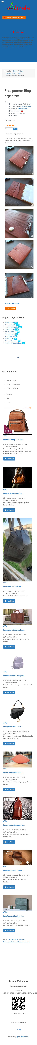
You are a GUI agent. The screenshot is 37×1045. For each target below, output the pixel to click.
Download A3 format (12, 303)
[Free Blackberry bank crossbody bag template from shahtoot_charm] (17, 420)
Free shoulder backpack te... (14, 825)
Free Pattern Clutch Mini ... (13, 916)
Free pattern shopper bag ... (13, 493)
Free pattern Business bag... (14, 630)
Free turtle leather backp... (13, 586)
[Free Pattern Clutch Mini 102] (17, 903)
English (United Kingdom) (14, 17)
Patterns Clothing (10, 332)
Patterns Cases (22, 109)
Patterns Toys (9, 338)
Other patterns (9, 336)
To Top (18, 1030)
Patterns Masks (10, 334)
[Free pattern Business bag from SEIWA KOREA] (17, 617)
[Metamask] (18, 1003)
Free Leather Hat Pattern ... (13, 870)
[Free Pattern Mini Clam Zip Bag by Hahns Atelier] (17, 759)
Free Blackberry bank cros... (13, 440)
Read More (10, 459)
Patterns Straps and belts (13, 343)
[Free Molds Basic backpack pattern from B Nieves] (17, 662)
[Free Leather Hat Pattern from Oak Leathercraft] (17, 857)
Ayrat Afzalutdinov (22, 1037)
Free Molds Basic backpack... (14, 676)
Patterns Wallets (10, 325)
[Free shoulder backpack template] (17, 808)
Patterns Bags (9, 322)
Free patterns (26, 106)
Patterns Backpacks (11, 327)
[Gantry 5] (18, 6)
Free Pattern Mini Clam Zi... (13, 772)
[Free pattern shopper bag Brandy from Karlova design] (17, 477)
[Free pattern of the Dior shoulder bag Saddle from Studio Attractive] (17, 711)
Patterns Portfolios (11, 341)
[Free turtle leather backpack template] (17, 550)
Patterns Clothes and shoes (20, 942)
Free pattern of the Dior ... (13, 727)
